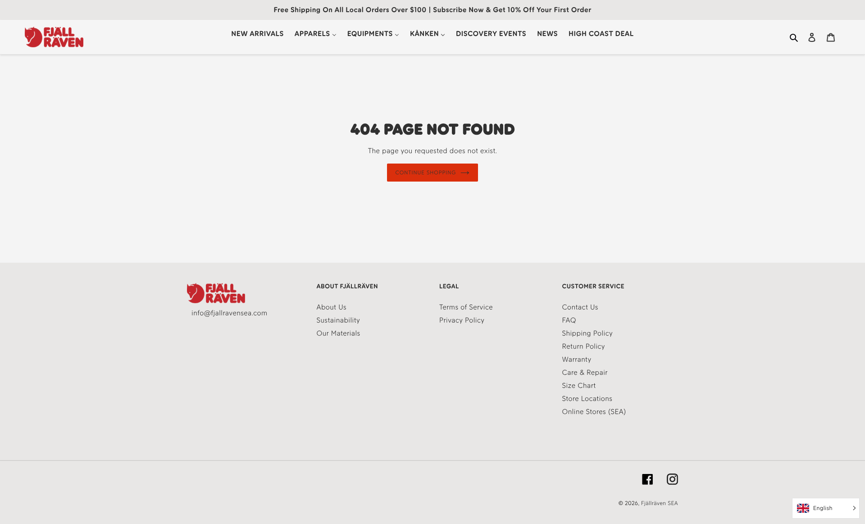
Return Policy (584, 346)
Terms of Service (466, 307)
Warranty (577, 359)
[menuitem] (257, 33)
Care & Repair (585, 372)
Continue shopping (426, 172)
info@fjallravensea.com (229, 313)
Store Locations (587, 398)
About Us (332, 307)
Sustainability (338, 320)
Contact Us (580, 307)
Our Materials (338, 333)
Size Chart (579, 385)
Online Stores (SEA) (594, 411)
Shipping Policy (587, 333)
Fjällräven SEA (659, 503)
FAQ (569, 320)
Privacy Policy (461, 320)
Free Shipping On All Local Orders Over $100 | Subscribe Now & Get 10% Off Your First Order (432, 9)
